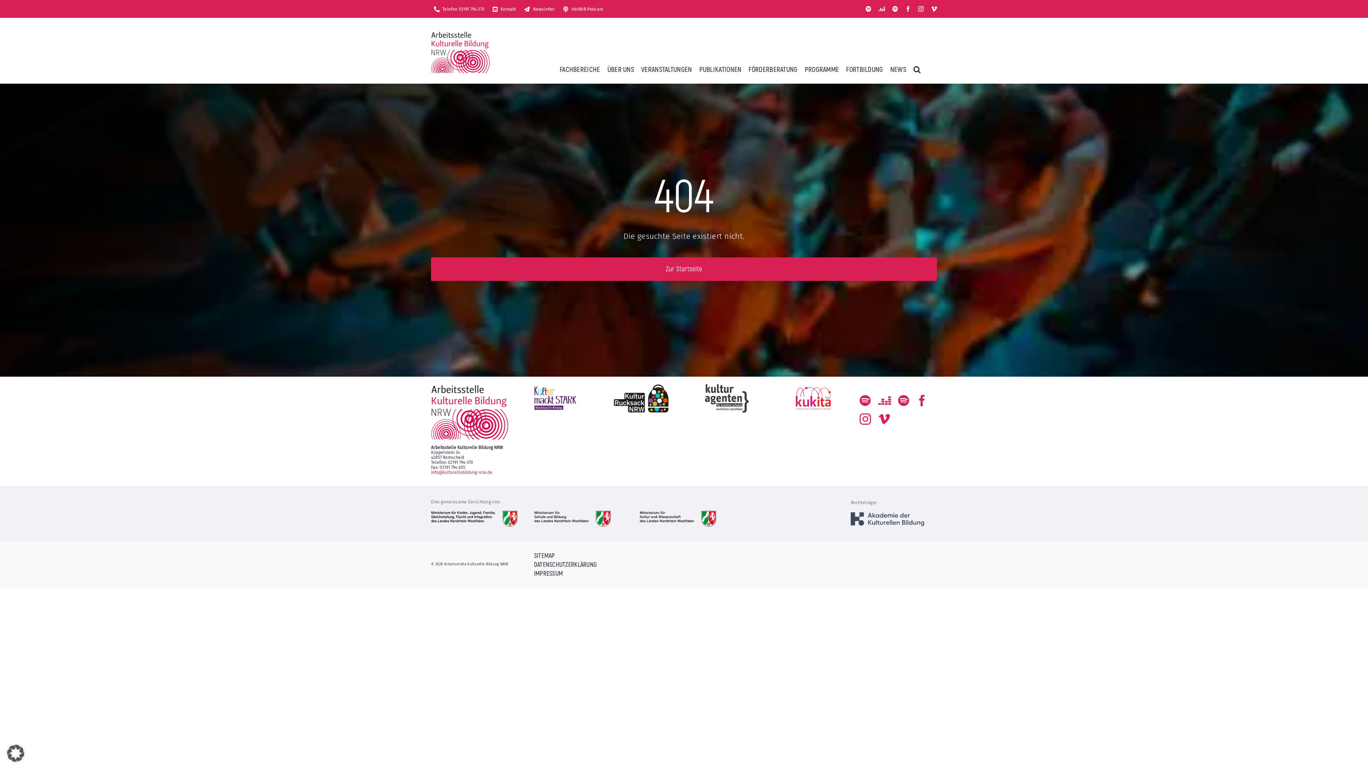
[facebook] (908, 9)
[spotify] (868, 9)
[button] (917, 69)
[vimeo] (934, 9)
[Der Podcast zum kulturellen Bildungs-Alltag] (895, 9)
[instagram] (921, 9)
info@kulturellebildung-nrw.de (461, 472)
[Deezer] (882, 9)
